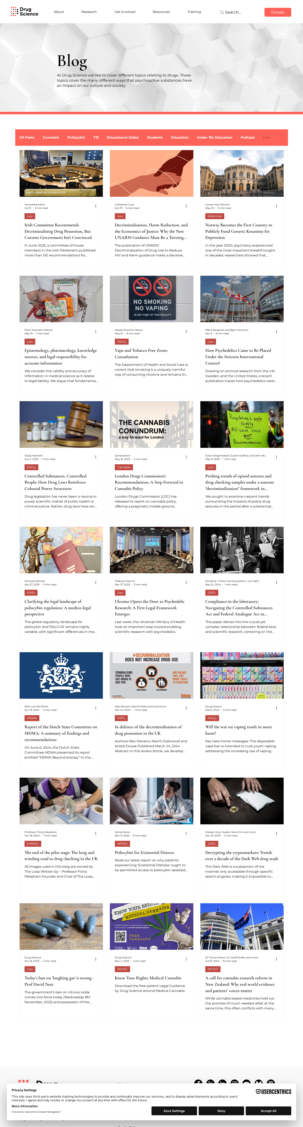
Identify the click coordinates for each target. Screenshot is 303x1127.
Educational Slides (123, 137)
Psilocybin (76, 137)
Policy (121, 341)
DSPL (31, 592)
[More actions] (97, 206)
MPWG (122, 844)
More (267, 137)
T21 (96, 137)
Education (180, 137)
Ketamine (215, 216)
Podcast (248, 137)
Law (30, 216)
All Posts (27, 137)
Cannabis (51, 137)
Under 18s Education (215, 137)
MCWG (122, 969)
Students (155, 137)
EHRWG (33, 844)
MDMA (32, 718)
